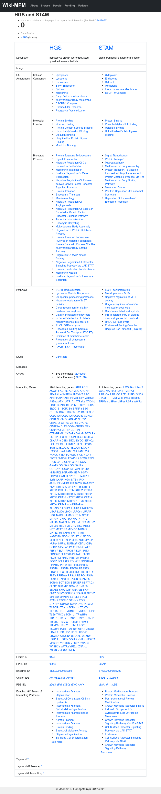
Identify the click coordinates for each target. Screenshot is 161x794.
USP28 (121, 401)
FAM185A (83, 451)
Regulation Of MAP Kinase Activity (71, 256)
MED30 (53, 525)
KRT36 (62, 497)
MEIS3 (78, 525)
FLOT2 (53, 458)
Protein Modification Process (121, 691)
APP (61, 398)
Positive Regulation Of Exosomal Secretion (74, 278)
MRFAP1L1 (65, 533)
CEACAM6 (71, 419)
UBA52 (90, 628)
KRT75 (71, 501)
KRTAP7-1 (55, 508)
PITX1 (87, 550)
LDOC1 (75, 508)
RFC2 (62, 572)
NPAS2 (88, 540)
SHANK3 (63, 586)
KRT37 (71, 497)
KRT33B (79, 494)
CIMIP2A (54, 426)
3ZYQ (73, 684)
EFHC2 (89, 440)
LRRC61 (77, 511)
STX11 (82, 600)
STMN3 (73, 600)
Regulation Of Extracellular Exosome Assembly (120, 199)
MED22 (82, 522)
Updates (83, 5)
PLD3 (52, 557)
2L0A (102, 684)
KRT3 (61, 494)
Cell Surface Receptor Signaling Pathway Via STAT (123, 739)
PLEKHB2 (62, 557)
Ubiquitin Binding (65, 135)
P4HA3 (64, 547)
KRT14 (69, 486)
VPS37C (65, 643)
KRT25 (79, 490)
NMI (81, 540)
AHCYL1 (85, 391)
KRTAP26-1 (79, 504)
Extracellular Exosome (68, 107)
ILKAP (59, 479)
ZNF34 (53, 650)
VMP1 (81, 639)
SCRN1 (53, 582)
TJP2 (91, 611)
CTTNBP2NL (56, 433)
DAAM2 (80, 433)
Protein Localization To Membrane (75, 269)
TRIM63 (103, 401)
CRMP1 (79, 426)
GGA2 (83, 462)
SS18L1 (74, 597)
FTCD (52, 462)
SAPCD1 (64, 579)
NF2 (68, 540)
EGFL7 (53, 444)
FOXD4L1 (73, 458)
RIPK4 (131, 394)
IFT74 (79, 476)
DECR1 (63, 437)
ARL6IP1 (79, 398)
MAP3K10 (55, 518)
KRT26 (88, 490)
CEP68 (74, 423)
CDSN (60, 419)
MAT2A (63, 522)
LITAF (52, 511)
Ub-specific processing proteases (75, 297)
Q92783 (113, 677)
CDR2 (52, 419)
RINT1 (89, 572)
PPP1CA (104, 394)
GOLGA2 (64, 465)
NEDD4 (87, 536)
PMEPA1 (74, 557)
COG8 (71, 426)
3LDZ (114, 684)
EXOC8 (53, 451)
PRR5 (84, 565)
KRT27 (53, 494)
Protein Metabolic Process (120, 695)
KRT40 (53, 501)
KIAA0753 (76, 483)
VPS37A (90, 639)
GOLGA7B (55, 469)
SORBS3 (69, 593)
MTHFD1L (78, 533)
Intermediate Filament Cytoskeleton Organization (71, 707)
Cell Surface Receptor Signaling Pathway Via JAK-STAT (123, 728)
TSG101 (54, 628)
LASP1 (66, 508)
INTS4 (74, 479)
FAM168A (71, 451)
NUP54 (53, 543)
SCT (61, 582)
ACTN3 (64, 391)
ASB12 (53, 401)
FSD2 (91, 458)
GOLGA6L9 (76, 465)
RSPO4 (81, 575)
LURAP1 (87, 511)
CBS (91, 412)
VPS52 (85, 643)
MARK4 (53, 522)
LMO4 (68, 511)
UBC (67, 632)
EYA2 (62, 451)
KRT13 (60, 486)
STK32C (63, 600)
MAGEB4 (61, 515)
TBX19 (64, 607)
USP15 (113, 401)
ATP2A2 (80, 401)
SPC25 (91, 593)
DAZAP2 (90, 433)
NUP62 (62, 543)
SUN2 (73, 604)
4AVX (81, 684)
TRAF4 (62, 618)
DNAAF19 (55, 440)
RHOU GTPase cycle (68, 325)
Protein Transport (65, 191)
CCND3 (88, 415)
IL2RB (86, 476)
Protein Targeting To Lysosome (73, 155)
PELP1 (61, 550)
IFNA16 (70, 476)
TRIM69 (54, 625)
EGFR (61, 444)
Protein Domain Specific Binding (74, 127)
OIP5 (89, 543)
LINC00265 (86, 508)
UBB (61, 632)
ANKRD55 (66, 394)
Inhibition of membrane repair (72, 336)
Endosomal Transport (68, 194)
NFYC (74, 540)
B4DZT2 (103, 677)
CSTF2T (75, 430)
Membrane (62, 92)
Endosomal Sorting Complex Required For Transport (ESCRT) (74, 330)
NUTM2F (72, 543)
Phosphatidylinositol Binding (72, 131)
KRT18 (53, 490)
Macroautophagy (65, 198)
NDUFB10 (76, 536)
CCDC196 (67, 415)
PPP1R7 (54, 565)
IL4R (52, 479)
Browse (45, 5)
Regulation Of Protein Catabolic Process (73, 231)
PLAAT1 (77, 554)
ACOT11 (54, 391)
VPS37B (54, 643)
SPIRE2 (54, 597)
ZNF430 (62, 650)
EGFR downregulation (68, 290)
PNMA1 (84, 557)
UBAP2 (53, 632)
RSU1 (89, 575)
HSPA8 (53, 476)
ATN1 (61, 401)
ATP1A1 (70, 401)
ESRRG (54, 447)
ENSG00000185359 (60, 670)
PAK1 (72, 547)
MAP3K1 (84, 515)
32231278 (81, 377)
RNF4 (52, 575)
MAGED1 (73, 515)
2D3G (52, 684)
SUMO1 (64, 604)
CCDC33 (78, 415)
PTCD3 (74, 568)
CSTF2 (66, 430)
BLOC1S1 (55, 408)
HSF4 (77, 472)
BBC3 (52, 405)
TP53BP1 (81, 614)
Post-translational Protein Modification (119, 700)
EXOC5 (75, 447)
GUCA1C (67, 469)
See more (56, 741)
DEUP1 (72, 437)
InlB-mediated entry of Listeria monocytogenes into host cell (73, 320)
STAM (106, 47)
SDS (67, 582)
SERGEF (76, 582)
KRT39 (88, 497)
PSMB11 (54, 568)
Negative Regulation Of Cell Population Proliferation (71, 164)
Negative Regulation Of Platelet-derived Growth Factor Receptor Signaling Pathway (74, 183)
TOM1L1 (70, 614)
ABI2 (78, 387)
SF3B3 (53, 586)
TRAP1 (80, 618)
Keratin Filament (65, 720)
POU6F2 (75, 561)
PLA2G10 (65, 554)
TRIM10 (89, 618)
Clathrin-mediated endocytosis (73, 314)
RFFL (124, 394)
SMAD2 (73, 586)
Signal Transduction (67, 159)
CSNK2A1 (55, 430)
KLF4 (52, 486)
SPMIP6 (64, 597)
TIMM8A (115, 398)
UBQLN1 (54, 636)
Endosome (62, 82)
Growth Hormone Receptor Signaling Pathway (120, 746)
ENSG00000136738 (110, 670)
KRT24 (71, 490)
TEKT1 (84, 607)
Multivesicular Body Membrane (73, 100)
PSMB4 (64, 568)
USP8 (129, 401)
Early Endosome (65, 85)
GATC (60, 462)
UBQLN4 (65, 636)
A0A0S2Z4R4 (57, 677)
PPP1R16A (86, 561)
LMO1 (60, 511)
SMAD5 (53, 589)
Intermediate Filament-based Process (72, 714)
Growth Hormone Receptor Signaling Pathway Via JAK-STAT (124, 721)
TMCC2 (60, 614)
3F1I (59, 684)
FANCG (53, 454)
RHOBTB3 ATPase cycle (70, 346)
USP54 (64, 639)
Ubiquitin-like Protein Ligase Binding (71, 140)
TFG (60, 611)
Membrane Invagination (69, 169)
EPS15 (87, 444)
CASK (84, 412)
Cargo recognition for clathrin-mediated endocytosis (72, 309)
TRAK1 (71, 618)
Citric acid (61, 356)
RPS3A (72, 575)
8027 (101, 657)
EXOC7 (84, 447)
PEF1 (52, 550)
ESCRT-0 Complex (66, 103)
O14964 (70, 677)
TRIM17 (54, 621)
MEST (86, 525)
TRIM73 (63, 625)
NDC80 (66, 536)
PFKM (69, 550)
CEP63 (65, 423)
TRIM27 (73, 621)
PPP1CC (115, 394)
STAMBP (104, 398)
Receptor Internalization (69, 219)
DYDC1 (80, 440)
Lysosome (61, 78)
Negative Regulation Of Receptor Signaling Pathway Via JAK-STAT (75, 263)
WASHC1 (54, 646)
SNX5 (52, 593)
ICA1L (62, 476)
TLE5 (52, 614)
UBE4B (83, 632)
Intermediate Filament (68, 723)
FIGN (80, 454)
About (34, 5)
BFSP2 (81, 405)
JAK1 (133, 387)
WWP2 (65, 646)
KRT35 (53, 497)
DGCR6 (81, 437)
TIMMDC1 (82, 611)
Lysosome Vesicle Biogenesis (73, 293)
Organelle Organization (69, 734)
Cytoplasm (62, 75)
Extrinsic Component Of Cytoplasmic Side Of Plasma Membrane (121, 712)
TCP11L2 (74, 607)
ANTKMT (77, 394)
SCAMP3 (84, 579)
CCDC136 (55, 415)
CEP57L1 (54, 423)
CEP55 (82, 419)
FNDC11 (62, 458)
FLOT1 (87, 454)
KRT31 (69, 494)
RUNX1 (53, 579)
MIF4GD (72, 529)
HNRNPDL (55, 472)
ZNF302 (82, 646)
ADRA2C (74, 391)
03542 (102, 664)
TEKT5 (53, 611)
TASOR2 (54, 607)
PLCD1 (86, 554)
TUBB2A (72, 628)
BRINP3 (77, 408)
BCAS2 (61, 405)
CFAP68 (83, 423)
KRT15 (77, 486)
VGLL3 (73, 639)
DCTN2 (53, 437)
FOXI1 (83, 458)
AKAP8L (54, 394)
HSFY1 (85, 472)
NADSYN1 (55, 536)
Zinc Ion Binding (65, 124)
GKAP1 (53, 465)
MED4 (62, 525)
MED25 (91, 522)
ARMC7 (89, 398)
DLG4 (89, 437)
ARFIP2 (68, 398)
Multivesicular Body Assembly (73, 226)
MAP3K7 (67, 518)
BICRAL (90, 405)
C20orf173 (65, 412)
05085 (52, 664)
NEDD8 (53, 540)
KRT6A (62, 501)
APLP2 (53, 398)
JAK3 (102, 391)
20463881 (80, 373)
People (57, 5)
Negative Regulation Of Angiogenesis (69, 203)
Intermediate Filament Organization (68, 693)
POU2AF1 (63, 561)
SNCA (139, 394)
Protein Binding (64, 120)
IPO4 (81, 479)
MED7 (70, 525)
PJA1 (120, 391)
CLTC (64, 426)
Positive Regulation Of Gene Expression (72, 175)
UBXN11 (87, 636)
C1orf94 (53, 412)
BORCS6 (66, 408)
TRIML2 (73, 625)
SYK (80, 604)
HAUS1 (85, 469)
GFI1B (75, 462)
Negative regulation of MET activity (71, 302)
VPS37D (75, 643)
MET (52, 529)
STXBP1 (54, 604)
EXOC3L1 (64, 447)
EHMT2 (70, 444)
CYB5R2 (70, 433)
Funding (70, 5)
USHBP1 (54, 639)
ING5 (67, 479)
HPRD (24, 37)
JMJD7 (65, 483)
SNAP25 (77, 589)
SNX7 (60, 593)
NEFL (62, 540)
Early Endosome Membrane (71, 96)
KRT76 (80, 501)
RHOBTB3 (79, 572)
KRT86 (53, 504)
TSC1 (82, 625)
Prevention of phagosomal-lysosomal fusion (71, 341)
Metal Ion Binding (66, 145)
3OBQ (66, 684)
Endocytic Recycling (67, 223)
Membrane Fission (66, 272)
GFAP (67, 462)
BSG (85, 408)
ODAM (82, 543)
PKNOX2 (54, 554)
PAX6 (87, 547)
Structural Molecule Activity (71, 730)
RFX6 (69, 572)
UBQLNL (76, 636)
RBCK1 (53, 572)
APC (86, 394)
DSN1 (65, 440)
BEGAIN (71, 405)
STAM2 (53, 600)
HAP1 (76, 469)
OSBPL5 (54, 547)
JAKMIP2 (54, 483)
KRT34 (88, 494)
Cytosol (60, 89)
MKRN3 (53, 533)
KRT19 (62, 490)
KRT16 (86, 486)
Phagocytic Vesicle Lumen (71, 110)
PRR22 (76, 565)
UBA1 (81, 628)
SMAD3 (83, 586)
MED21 (72, 522)
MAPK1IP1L (80, 518)
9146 (52, 657)
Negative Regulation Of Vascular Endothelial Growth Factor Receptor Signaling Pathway (74, 212)
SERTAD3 (88, 582)
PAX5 (79, 547)
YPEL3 (74, 646)
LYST (52, 515)
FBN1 (62, 454)
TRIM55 (135, 398)
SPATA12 (81, 593)
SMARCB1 (65, 589)
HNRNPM (67, 472)
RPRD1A (62, 575)
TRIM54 (83, 621)
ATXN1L (90, 401)
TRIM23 (63, 621)
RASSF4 (84, 568)
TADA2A (88, 604)
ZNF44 (71, 650)
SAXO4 (74, 579)
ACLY (85, 387)
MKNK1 (82, 529)
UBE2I (74, 632)
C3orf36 (75, 412)
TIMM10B (69, 611)
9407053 (101, 20)
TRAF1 (53, 618)
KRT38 (79, 497)
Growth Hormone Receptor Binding (124, 705)
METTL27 (61, 529)
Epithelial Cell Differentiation (72, 737)
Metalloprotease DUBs (118, 293)
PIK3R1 (78, 550)
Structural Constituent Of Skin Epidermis (73, 700)
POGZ (53, 561)
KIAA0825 (88, 483)
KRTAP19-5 (64, 504)
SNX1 (86, 589)
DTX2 (72, 440)
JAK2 (140, 387)
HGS (55, 47)
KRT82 (88, 501)
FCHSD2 (71, 454)
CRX (87, 426)
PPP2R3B (66, 565)
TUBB (63, 628)
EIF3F (79, 444)
